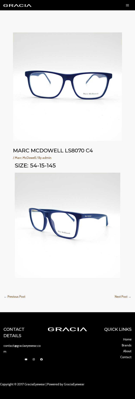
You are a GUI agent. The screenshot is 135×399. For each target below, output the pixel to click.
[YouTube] (26, 359)
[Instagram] (34, 359)
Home (127, 339)
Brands (126, 345)
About (127, 351)
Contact (125, 357)
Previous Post (14, 296)
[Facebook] (41, 359)
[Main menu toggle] (127, 5)
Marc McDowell (25, 158)
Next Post (123, 296)
